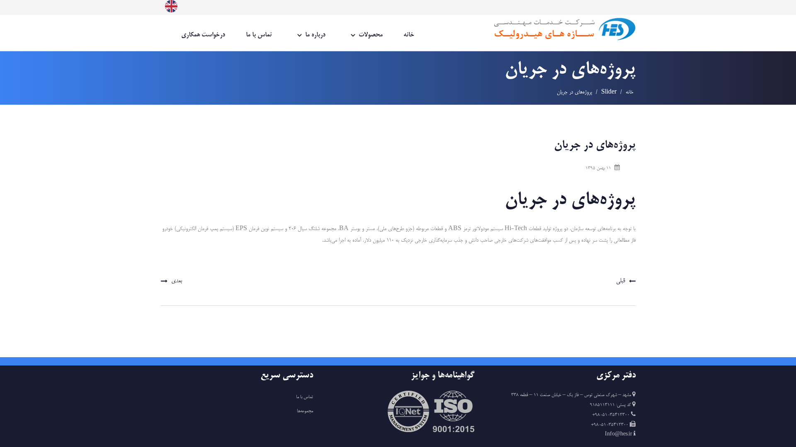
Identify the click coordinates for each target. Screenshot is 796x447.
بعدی (176, 281)
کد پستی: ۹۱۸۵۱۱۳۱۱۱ (611, 405)
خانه (408, 34)
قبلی (620, 281)
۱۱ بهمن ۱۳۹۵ (598, 168)
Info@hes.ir (619, 434)
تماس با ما (259, 34)
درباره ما (315, 34)
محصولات (371, 34)
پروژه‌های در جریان (595, 145)
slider (608, 92)
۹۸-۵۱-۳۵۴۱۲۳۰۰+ (611, 415)
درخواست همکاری (203, 34)
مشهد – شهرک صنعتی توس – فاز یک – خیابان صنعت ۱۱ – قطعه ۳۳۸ (571, 395)
